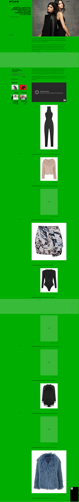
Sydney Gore (12, 34)
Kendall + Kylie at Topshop (36, 76)
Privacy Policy (16, 79)
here (58, 154)
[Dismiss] (77, 487)
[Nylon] (13, 1)
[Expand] (71, 487)
